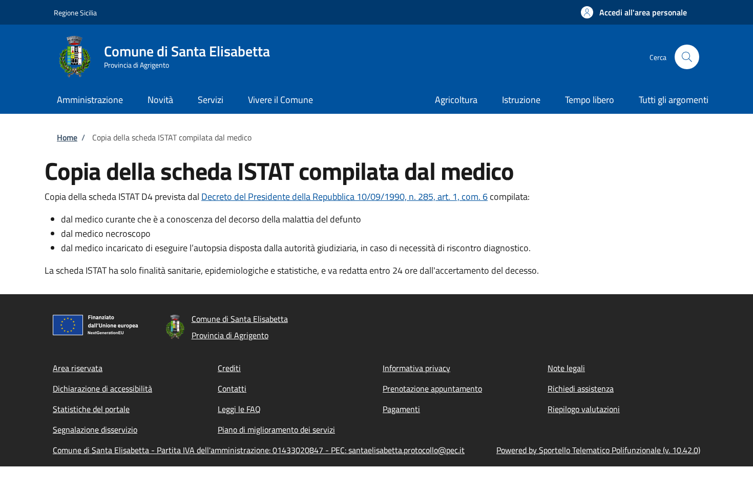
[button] (634, 12)
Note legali (566, 368)
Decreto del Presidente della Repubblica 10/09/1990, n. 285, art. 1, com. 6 (344, 196)
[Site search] (687, 57)
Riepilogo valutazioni (584, 409)
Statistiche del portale (91, 409)
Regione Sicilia (75, 12)
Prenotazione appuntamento (432, 388)
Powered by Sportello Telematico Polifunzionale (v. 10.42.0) (598, 450)
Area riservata (77, 368)
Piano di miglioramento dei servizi (276, 429)
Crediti (229, 368)
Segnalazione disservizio (95, 429)
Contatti (232, 388)
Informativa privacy (416, 368)
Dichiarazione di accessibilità (102, 388)
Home (67, 137)
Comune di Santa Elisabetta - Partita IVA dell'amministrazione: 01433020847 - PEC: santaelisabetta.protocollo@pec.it (259, 450)
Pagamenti (401, 409)
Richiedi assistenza (581, 388)
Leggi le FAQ (239, 409)
